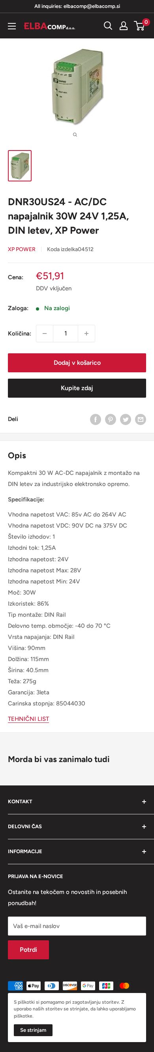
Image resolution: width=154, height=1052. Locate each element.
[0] (140, 25)
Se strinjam (33, 1030)
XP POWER (22, 249)
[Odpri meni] (12, 26)
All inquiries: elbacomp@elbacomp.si (77, 6)
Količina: (19, 333)
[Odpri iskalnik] (108, 25)
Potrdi (28, 949)
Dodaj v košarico (77, 362)
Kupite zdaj (77, 388)
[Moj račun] (124, 25)
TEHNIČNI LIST (28, 718)
